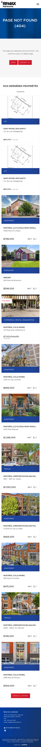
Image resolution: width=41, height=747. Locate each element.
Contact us (25, 62)
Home (13, 62)
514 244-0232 (11, 720)
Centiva (24, 744)
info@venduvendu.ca (14, 722)
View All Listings (20, 696)
